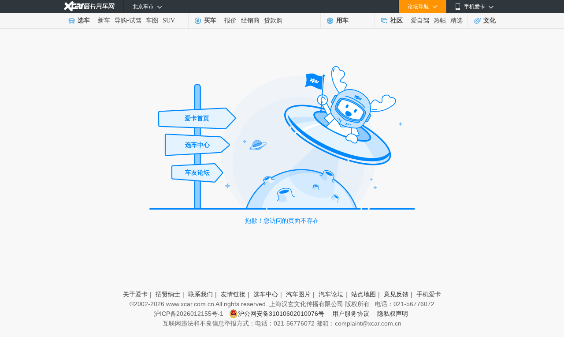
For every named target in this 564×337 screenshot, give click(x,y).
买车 (210, 20)
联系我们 (200, 294)
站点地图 (363, 294)
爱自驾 (420, 20)
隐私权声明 (392, 313)
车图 (152, 20)
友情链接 (233, 294)
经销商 (250, 20)
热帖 (440, 20)
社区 (396, 20)
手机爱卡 (428, 294)
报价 (230, 20)
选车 (84, 20)
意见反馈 (396, 294)
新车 (104, 20)
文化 (489, 20)
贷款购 (273, 20)
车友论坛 (197, 172)
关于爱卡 (135, 294)
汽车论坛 (331, 294)
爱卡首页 (197, 118)
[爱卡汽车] (89, 6)
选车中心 (197, 144)
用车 (342, 20)
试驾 (135, 20)
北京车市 (143, 7)
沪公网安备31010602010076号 (282, 313)
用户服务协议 (352, 313)
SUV (169, 20)
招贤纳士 (168, 294)
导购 (121, 20)
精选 (456, 20)
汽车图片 (298, 294)
